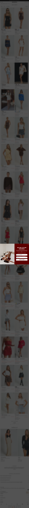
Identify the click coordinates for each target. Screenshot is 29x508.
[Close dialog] (28, 244)
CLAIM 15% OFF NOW (21, 259)
